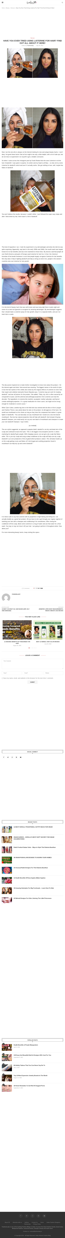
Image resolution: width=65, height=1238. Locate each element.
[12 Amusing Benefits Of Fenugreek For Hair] (17, 630)
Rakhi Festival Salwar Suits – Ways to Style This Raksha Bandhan (35, 847)
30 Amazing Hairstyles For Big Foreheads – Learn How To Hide (34, 888)
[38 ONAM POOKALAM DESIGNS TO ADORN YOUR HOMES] (7, 860)
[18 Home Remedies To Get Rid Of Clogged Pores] (7, 1088)
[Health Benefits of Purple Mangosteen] (7, 1047)
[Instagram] (12, 757)
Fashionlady (30, 45)
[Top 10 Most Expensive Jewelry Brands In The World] (7, 1078)
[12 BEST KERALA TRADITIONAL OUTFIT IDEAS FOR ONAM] (7, 829)
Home (3, 8)
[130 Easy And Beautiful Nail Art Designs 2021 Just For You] (7, 1057)
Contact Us (35, 1222)
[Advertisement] (32, 23)
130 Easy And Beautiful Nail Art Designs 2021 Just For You (32, 1055)
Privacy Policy (37, 1224)
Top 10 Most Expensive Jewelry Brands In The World (30, 1075)
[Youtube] (21, 757)
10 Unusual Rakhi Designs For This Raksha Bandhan (31, 867)
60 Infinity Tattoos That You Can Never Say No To (29, 1065)
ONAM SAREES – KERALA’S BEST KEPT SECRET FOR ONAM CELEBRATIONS (34, 838)
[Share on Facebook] (36, 588)
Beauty (7, 8)
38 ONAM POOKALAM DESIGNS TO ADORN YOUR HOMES (33, 857)
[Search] (62, 2)
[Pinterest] (16, 757)
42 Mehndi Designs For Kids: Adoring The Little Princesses (32, 898)
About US (7, 1222)
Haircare (13, 8)
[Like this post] (34, 588)
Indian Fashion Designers (53, 1222)
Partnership (27, 1224)
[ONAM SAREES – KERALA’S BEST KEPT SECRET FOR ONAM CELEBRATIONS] (7, 839)
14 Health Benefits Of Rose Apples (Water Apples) (29, 878)
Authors (27, 1222)
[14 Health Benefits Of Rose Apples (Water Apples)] (7, 880)
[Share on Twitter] (38, 588)
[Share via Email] (41, 588)
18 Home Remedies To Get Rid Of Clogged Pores (29, 1085)
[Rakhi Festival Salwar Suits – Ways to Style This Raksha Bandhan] (7, 849)
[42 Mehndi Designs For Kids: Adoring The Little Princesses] (7, 900)
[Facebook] (4, 757)
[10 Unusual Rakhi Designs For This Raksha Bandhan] (7, 870)
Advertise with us (17, 1222)
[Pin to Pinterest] (40, 588)
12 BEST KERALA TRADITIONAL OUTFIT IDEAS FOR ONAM (33, 827)
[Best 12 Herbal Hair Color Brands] (47, 630)
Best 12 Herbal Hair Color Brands (47, 641)
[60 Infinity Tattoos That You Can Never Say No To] (7, 1067)
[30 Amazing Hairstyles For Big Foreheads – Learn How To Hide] (7, 890)
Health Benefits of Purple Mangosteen (26, 1045)
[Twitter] (8, 757)
